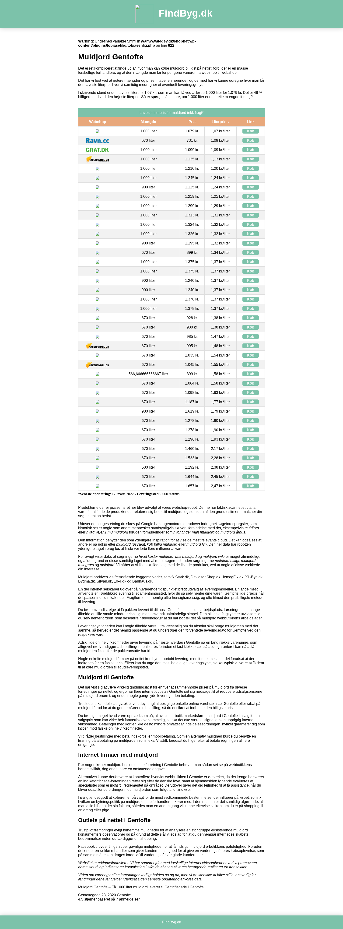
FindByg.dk (185, 13)
